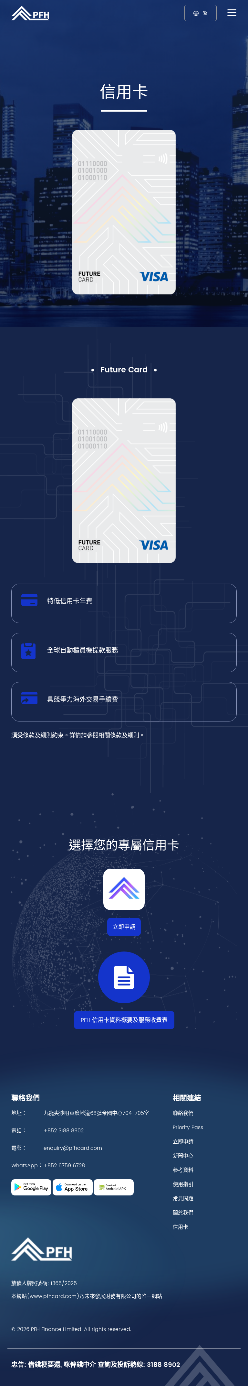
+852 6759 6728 (64, 1165)
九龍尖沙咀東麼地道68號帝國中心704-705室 (96, 1113)
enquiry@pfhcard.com (73, 1148)
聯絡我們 (183, 1113)
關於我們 (183, 1213)
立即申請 (124, 927)
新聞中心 (183, 1156)
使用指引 (183, 1184)
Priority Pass (188, 1127)
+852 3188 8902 (64, 1131)
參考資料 (183, 1170)
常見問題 (183, 1199)
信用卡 (180, 1227)
